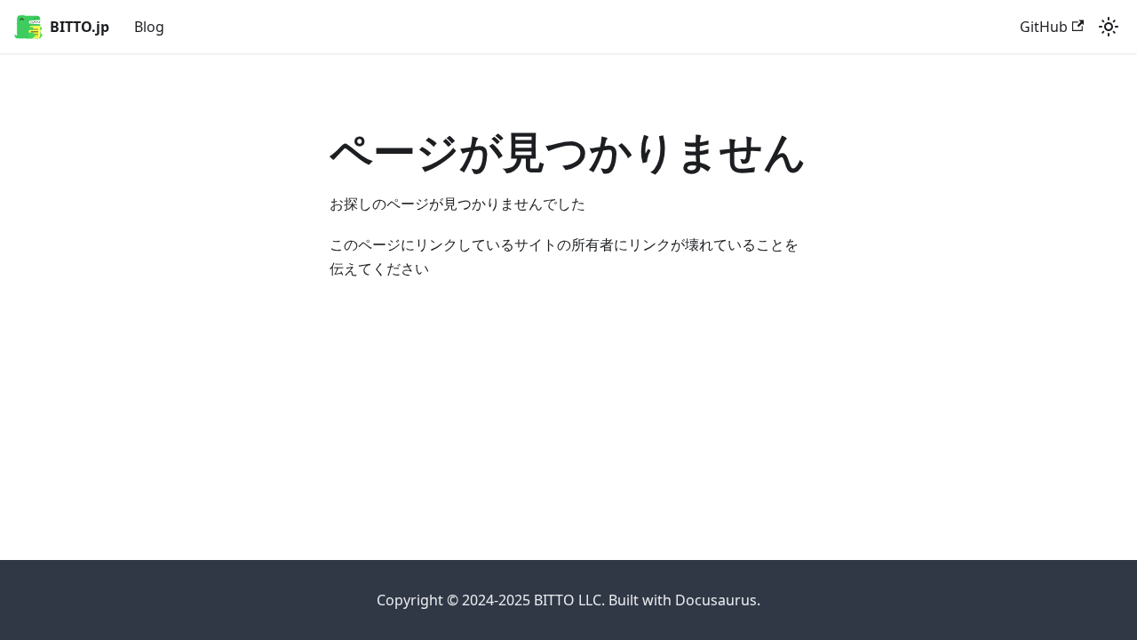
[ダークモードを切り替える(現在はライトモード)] (1108, 26)
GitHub (1044, 26)
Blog (149, 26)
